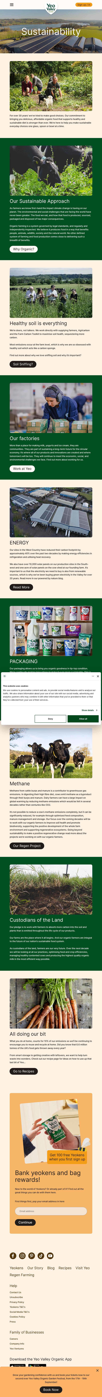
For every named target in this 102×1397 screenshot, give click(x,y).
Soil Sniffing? (23, 364)
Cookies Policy (17, 1316)
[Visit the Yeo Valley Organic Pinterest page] (31, 1255)
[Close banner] (98, 676)
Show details (88, 710)
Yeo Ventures (17, 1348)
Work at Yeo (22, 469)
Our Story (35, 1268)
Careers (14, 1339)
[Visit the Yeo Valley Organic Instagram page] (22, 1255)
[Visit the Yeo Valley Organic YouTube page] (50, 1255)
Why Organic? (23, 249)
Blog (51, 1268)
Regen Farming (22, 1275)
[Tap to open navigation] (12, 4)
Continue (25, 1222)
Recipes (65, 1268)
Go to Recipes (23, 1071)
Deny (50, 719)
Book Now (51, 1390)
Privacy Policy (17, 1302)
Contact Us (15, 1292)
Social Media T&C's (19, 1312)
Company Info (17, 1343)
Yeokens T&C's (17, 1307)
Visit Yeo (83, 1268)
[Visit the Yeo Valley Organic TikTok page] (41, 1255)
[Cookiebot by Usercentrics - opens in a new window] (82, 676)
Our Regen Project (27, 846)
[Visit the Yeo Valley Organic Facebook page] (13, 1255)
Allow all (83, 719)
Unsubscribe (16, 1297)
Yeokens (16, 1268)
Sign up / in (83, 4)
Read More (21, 587)
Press (13, 1321)
